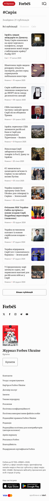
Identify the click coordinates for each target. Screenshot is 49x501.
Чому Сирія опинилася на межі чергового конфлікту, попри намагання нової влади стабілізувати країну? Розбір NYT (17, 44)
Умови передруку (11, 399)
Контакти (7, 376)
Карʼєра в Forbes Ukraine (14, 385)
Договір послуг (10, 390)
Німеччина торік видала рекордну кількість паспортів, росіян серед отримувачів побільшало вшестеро (17, 70)
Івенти (6, 394)
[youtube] (27, 314)
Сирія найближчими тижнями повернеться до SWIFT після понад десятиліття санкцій (16, 91)
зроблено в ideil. (37, 495)
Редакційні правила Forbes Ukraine (19, 418)
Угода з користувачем (13, 380)
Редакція (7, 423)
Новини (24, 26)
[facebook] (10, 314)
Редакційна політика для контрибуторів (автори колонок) (22, 428)
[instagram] (15, 314)
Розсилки (7, 404)
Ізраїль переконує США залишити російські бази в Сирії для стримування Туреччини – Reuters (16, 132)
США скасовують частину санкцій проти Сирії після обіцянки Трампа (16, 111)
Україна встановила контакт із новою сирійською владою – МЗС (16, 234)
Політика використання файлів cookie (21, 413)
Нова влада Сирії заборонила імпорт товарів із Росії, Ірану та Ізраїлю (17, 153)
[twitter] (4, 314)
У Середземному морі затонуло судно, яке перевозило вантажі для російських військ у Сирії (17, 272)
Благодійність (9, 444)
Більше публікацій (24, 292)
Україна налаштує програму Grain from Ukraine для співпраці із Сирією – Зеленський (16, 192)
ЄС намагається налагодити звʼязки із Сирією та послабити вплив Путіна (16, 172)
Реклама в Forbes (11, 439)
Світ (33, 26)
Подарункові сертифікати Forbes (19, 449)
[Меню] (44, 3)
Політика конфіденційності (16, 409)
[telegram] (21, 314)
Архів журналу (10, 435)
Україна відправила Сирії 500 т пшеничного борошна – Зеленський (17, 252)
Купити (10, 362)
